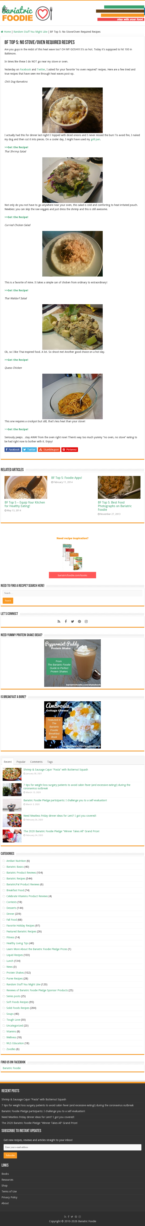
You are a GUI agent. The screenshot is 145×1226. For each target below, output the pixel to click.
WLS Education (15, 1043)
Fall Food (11, 919)
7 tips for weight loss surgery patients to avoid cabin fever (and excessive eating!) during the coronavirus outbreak (68, 1105)
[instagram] (86, 622)
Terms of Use (9, 1191)
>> (16, 429)
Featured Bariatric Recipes (21, 931)
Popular (20, 761)
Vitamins (11, 1031)
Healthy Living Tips (17, 943)
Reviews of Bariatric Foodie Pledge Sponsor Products (37, 990)
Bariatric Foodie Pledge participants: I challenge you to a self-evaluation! (65, 800)
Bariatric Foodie (12, 1068)
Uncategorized (14, 1025)
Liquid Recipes (14, 955)
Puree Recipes (14, 978)
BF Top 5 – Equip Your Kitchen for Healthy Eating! (25, 504)
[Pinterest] (79, 622)
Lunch (9, 960)
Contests (11, 902)
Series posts (13, 996)
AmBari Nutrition (16, 860)
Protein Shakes (15, 972)
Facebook (26, 69)
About (5, 1203)
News (9, 966)
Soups (10, 1013)
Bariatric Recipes (15, 878)
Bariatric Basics (15, 866)
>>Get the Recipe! (16, 147)
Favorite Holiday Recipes (20, 925)
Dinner (10, 913)
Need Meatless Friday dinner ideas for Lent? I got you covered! (59, 815)
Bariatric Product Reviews (21, 872)
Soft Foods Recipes (17, 1002)
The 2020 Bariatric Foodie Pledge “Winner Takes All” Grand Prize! (61, 831)
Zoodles (10, 1049)
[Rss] (59, 622)
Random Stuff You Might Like (30, 31)
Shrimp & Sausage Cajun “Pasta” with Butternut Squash (55, 769)
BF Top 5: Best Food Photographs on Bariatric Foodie (115, 506)
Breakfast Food (15, 890)
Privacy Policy (9, 1197)
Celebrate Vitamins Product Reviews (27, 896)
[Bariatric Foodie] (72, 12)
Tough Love (13, 1019)
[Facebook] (66, 622)
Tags (50, 761)
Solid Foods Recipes (17, 1007)
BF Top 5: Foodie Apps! (66, 478)
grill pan (95, 139)
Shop (5, 1185)
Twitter (41, 69)
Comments (36, 761)
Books (5, 1173)
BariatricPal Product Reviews (22, 884)
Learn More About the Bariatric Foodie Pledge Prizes (36, 949)
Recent (8, 761)
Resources (7, 1179)
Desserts (11, 907)
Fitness (10, 937)
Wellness (11, 1037)
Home (7, 31)
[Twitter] (72, 622)
